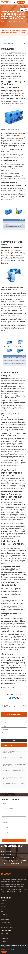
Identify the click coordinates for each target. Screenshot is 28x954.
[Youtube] (7, 898)
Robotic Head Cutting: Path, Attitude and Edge (13, 777)
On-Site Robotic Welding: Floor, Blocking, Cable (11, 751)
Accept (4, 951)
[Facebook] (2, 898)
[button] (10, 2)
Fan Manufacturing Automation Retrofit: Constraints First (14, 764)
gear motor (11, 687)
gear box (5, 687)
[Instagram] (10, 898)
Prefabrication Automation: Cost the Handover (13, 771)
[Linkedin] (4, 898)
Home (2, 30)
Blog (6, 30)
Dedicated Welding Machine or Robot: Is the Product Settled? (14, 758)
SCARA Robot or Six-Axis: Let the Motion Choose (13, 784)
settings (12, 949)
